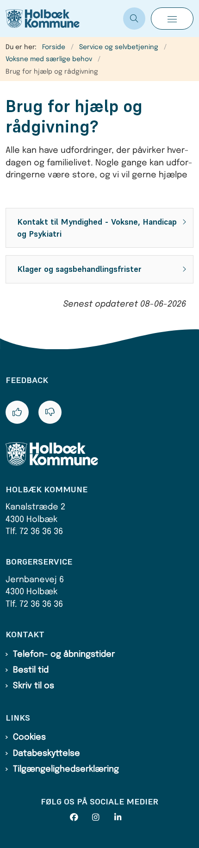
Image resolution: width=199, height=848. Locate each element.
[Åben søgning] (134, 18)
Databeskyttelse (46, 753)
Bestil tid (31, 670)
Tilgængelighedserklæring (66, 769)
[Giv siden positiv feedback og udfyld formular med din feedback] (17, 412)
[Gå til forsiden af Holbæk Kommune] (62, 18)
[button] (172, 18)
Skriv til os (33, 686)
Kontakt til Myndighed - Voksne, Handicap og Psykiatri (97, 228)
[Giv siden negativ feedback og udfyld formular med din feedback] (50, 412)
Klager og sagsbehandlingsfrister (79, 269)
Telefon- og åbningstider (64, 654)
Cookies (29, 737)
